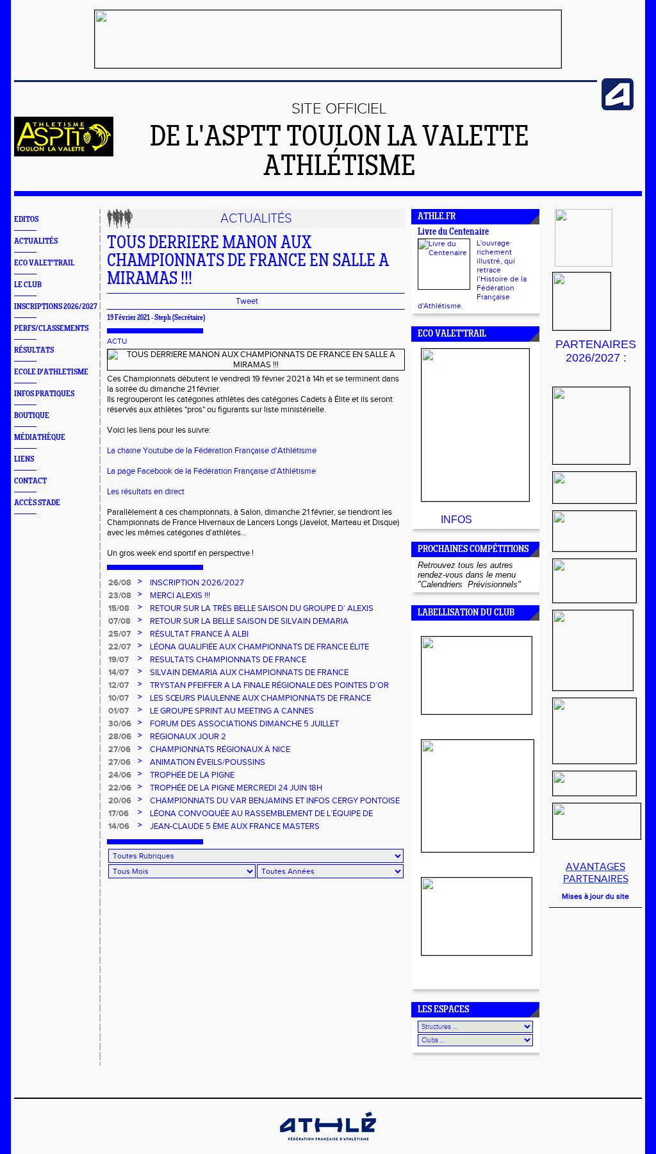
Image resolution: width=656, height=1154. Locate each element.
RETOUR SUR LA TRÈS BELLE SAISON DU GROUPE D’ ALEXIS (261, 608)
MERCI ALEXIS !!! (180, 595)
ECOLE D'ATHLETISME (51, 372)
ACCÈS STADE (37, 503)
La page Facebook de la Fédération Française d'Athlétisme (211, 471)
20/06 (119, 801)
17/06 (118, 813)
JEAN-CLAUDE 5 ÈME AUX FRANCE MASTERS (235, 826)
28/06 (119, 737)
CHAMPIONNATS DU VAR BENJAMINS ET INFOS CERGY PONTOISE (275, 801)
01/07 (118, 711)
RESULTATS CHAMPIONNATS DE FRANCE (228, 660)
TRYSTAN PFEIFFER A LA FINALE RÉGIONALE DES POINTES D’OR (269, 685)
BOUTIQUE (31, 416)
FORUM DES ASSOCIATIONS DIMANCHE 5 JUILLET (244, 724)
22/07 (119, 647)
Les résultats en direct (145, 492)
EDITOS (26, 219)
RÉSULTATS (34, 350)
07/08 (119, 621)
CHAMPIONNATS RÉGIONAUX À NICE (220, 749)
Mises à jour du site (595, 896)
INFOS (456, 519)
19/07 (118, 660)
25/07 (119, 634)
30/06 (119, 724)
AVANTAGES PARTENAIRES (595, 873)
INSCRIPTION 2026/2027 (197, 583)
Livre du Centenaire (453, 232)
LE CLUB (28, 285)
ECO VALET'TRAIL (44, 263)
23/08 (119, 595)
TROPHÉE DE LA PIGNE (192, 775)
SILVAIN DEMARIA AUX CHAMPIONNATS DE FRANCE (249, 672)
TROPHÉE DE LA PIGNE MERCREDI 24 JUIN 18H (236, 788)
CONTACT (30, 481)
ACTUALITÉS (36, 241)
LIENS (24, 459)
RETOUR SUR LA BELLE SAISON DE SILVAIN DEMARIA (249, 621)
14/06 (118, 826)
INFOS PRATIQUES (44, 394)
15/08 (118, 608)
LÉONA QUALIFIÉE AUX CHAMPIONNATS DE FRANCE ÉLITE (259, 647)
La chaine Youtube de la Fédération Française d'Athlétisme (211, 451)
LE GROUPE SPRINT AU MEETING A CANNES (232, 711)
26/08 (119, 583)
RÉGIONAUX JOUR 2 (188, 737)
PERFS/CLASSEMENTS (51, 328)
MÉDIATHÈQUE (39, 437)
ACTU (117, 341)
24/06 (119, 775)
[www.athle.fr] (618, 108)
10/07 (118, 698)
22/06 (119, 788)
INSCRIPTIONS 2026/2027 (55, 307)
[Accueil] (63, 154)
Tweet (247, 301)
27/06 (119, 749)
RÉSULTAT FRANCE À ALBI (199, 634)
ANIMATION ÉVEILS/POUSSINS (207, 762)
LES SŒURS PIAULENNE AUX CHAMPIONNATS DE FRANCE (260, 698)
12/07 (118, 685)
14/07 (118, 672)
